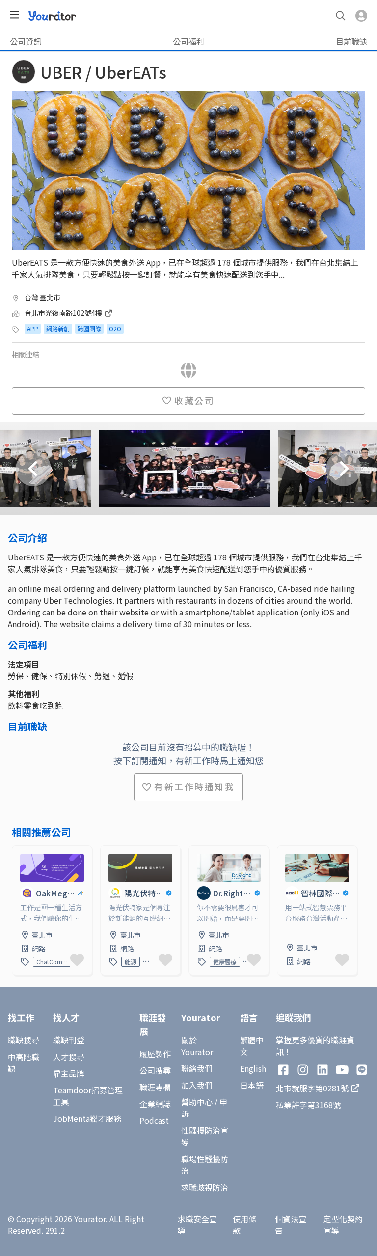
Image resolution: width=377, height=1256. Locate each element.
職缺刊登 (68, 1040)
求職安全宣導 (197, 1224)
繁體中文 (252, 1046)
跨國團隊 (89, 328)
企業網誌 (155, 1104)
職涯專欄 (155, 1087)
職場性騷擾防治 (204, 1164)
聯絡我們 (197, 1068)
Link (20, 852)
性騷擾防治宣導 (204, 1136)
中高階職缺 (23, 1062)
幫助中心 (197, 1102)
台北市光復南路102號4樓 (64, 313)
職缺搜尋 (23, 1040)
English (253, 1068)
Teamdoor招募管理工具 (88, 1096)
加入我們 (197, 1085)
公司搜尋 (155, 1070)
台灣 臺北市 (42, 297)
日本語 (252, 1085)
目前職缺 (351, 41)
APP (32, 328)
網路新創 (58, 328)
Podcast (154, 1120)
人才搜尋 (68, 1056)
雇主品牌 (68, 1073)
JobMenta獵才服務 (87, 1118)
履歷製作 (155, 1054)
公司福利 (188, 41)
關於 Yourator (197, 1046)
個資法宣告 (290, 1224)
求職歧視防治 (204, 1187)
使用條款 (244, 1224)
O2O (115, 328)
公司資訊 (25, 41)
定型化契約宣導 (343, 1224)
